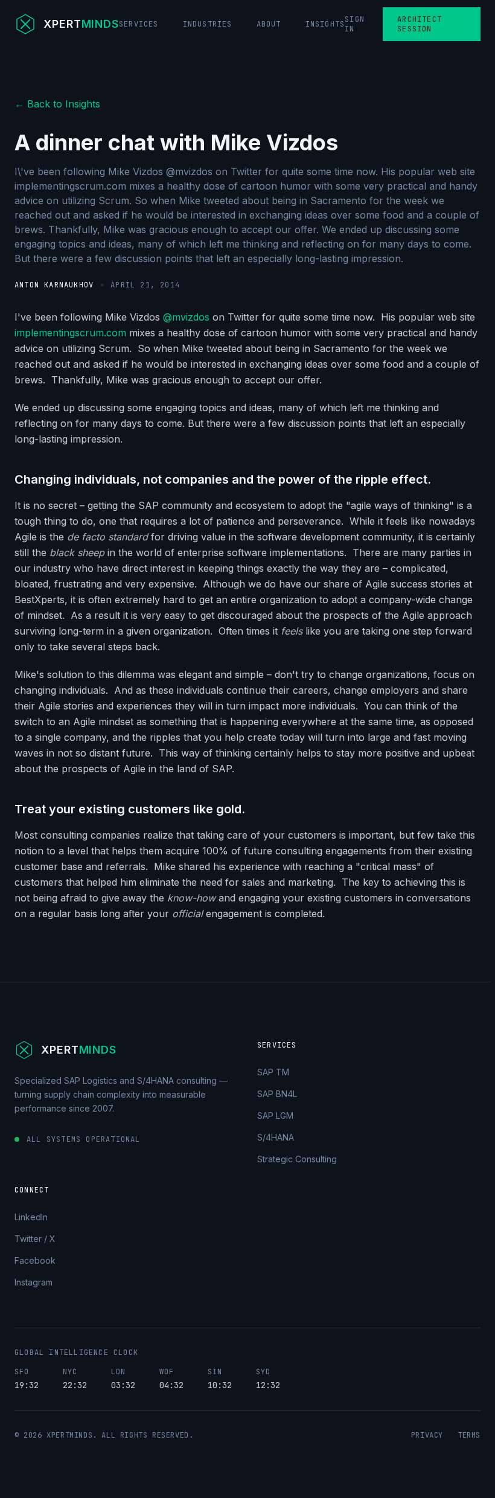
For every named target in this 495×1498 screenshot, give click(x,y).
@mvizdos (186, 317)
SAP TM (273, 1072)
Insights (325, 24)
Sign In (355, 24)
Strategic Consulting (297, 1159)
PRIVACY (427, 1435)
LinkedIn (31, 1217)
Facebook (35, 1260)
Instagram (33, 1282)
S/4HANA (275, 1137)
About (269, 24)
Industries (207, 24)
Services (139, 24)
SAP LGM (275, 1115)
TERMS (469, 1435)
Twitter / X (35, 1239)
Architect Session (419, 24)
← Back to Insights (57, 104)
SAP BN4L (277, 1094)
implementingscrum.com (70, 333)
